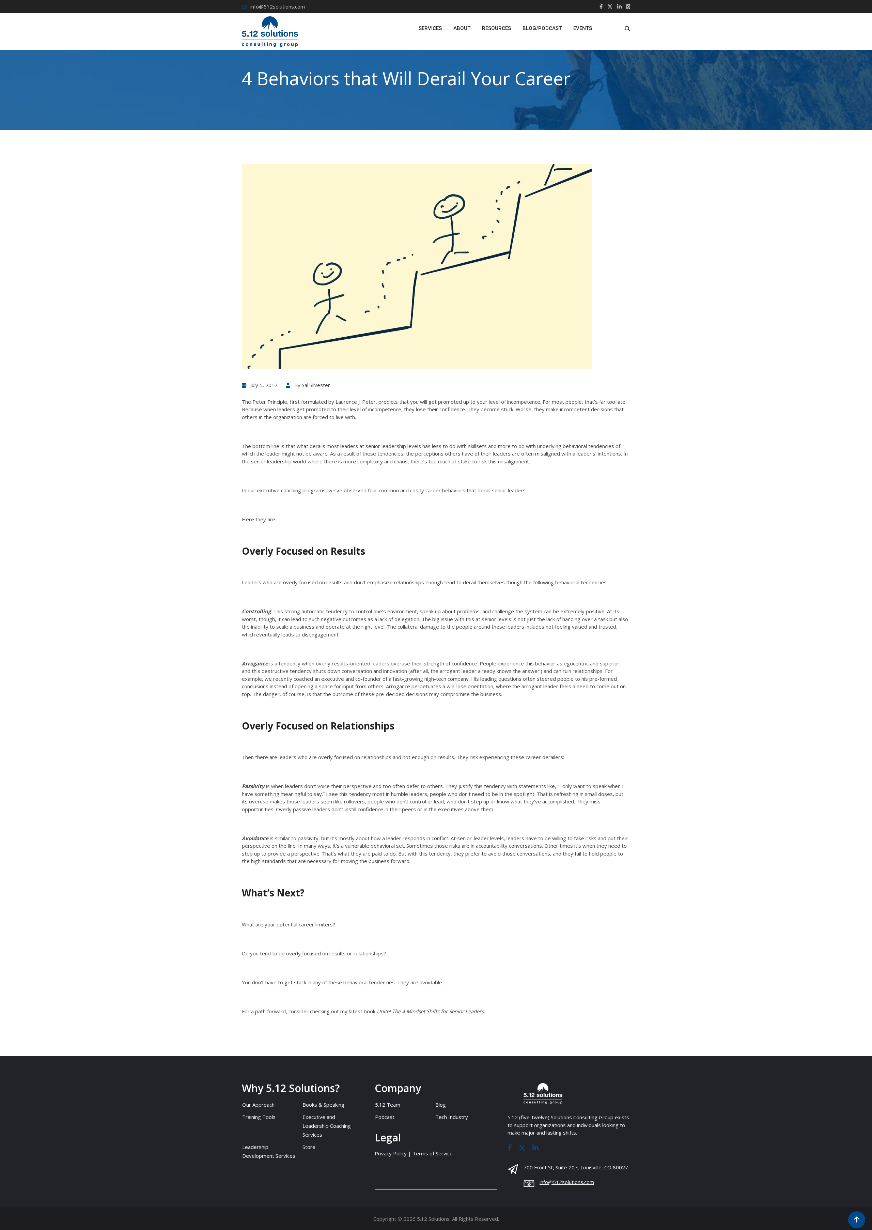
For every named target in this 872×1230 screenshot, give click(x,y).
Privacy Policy (391, 1153)
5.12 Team (387, 1104)
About (461, 28)
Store (308, 1146)
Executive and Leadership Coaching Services (326, 1125)
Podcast (384, 1116)
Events (582, 28)
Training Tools (259, 1116)
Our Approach (258, 1104)
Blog (440, 1104)
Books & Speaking (323, 1104)
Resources (496, 28)
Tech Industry (451, 1116)
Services (430, 28)
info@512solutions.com (277, 6)
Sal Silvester (316, 385)
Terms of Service (432, 1153)
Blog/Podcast (542, 28)
